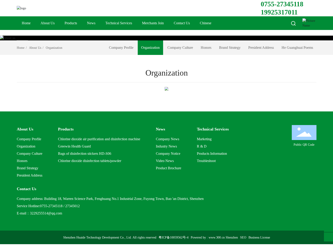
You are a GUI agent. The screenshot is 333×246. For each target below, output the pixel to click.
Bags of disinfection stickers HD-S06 (84, 153)
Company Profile (121, 47)
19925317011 (279, 12)
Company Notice (168, 153)
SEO (243, 237)
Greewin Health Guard (74, 146)
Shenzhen (232, 237)
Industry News (166, 146)
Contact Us (182, 23)
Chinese (205, 23)
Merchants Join (153, 23)
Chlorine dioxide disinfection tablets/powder (89, 161)
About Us (48, 23)
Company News (167, 139)
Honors (206, 47)
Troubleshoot (206, 161)
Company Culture (180, 47)
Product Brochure (168, 168)
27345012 (72, 206)
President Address (261, 47)
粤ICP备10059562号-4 (173, 237)
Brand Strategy (230, 47)
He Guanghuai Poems (297, 47)
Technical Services (118, 23)
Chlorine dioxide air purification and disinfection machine (99, 139)
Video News (165, 161)
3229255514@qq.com (46, 213)
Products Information (212, 153)
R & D (202, 146)
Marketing (204, 139)
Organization (150, 47)
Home (26, 23)
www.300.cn (217, 237)
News (91, 23)
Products (71, 23)
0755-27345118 (282, 4)
